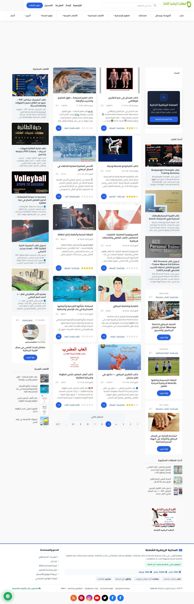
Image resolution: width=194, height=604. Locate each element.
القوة (131, 323)
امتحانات (142, 15)
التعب (103, 251)
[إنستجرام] (89, 598)
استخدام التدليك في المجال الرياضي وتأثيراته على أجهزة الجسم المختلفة (163, 438)
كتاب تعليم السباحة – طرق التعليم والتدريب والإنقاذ (75, 99)
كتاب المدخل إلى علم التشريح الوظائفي (123, 99)
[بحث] (154, 5)
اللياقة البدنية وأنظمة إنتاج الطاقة (75, 234)
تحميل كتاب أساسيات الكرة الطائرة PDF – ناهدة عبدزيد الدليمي (32, 248)
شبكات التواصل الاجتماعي (46, 578)
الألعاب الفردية (70, 15)
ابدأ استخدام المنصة (163, 119)
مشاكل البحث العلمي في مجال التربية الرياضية (30, 349)
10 (73, 424)
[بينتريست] (81, 598)
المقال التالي (97, 417)
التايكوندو (112, 196)
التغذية (135, 316)
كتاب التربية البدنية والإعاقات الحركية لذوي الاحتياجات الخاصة (164, 217)
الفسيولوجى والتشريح (108, 128)
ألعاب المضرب (63, 404)
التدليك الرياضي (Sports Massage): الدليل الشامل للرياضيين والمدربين (163, 327)
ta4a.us (153, 588)
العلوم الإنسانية (122, 15)
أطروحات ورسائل (163, 15)
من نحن (54, 561)
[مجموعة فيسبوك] (112, 598)
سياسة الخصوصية (122, 588)
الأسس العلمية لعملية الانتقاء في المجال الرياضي (75, 167)
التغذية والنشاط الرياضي (125, 306)
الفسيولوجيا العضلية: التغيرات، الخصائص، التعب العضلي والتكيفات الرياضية (120, 237)
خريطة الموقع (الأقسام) (46, 574)
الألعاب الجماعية (96, 15)
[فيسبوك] (120, 598)
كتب (182, 15)
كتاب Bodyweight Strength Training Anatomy (165, 171)
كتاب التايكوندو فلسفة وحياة (122, 166)
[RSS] (73, 598)
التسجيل (48, 5)
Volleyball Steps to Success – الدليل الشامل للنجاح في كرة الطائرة (30, 199)
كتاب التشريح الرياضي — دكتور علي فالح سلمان (120, 376)
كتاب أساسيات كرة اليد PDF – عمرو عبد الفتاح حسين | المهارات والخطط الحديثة (30, 102)
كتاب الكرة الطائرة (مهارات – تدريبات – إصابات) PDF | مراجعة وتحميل (31, 151)
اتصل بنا (59, 5)
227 (58, 424)
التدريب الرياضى (63, 196)
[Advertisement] (97, 42)
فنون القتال (121, 196)
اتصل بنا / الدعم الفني (48, 556)
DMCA (63, 588)
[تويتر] (105, 598)
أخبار (13, 15)
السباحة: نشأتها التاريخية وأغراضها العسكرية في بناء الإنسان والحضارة (75, 307)
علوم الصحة (47, 15)
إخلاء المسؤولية (91, 588)
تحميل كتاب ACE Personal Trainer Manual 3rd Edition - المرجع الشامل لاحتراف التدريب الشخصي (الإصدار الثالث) (164, 266)
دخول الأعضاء (34, 5)
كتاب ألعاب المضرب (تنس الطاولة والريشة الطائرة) (76, 376)
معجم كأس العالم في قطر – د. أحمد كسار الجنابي (31, 296)
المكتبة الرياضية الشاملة (161, 550)
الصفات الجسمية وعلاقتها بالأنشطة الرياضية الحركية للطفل (164, 383)
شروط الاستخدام (106, 588)
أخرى (28, 15)
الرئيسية (77, 5)
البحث (68, 5)
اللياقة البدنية (88, 245)
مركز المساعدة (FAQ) (48, 565)
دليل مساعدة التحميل (48, 569)
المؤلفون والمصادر (75, 588)
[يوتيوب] (97, 598)
